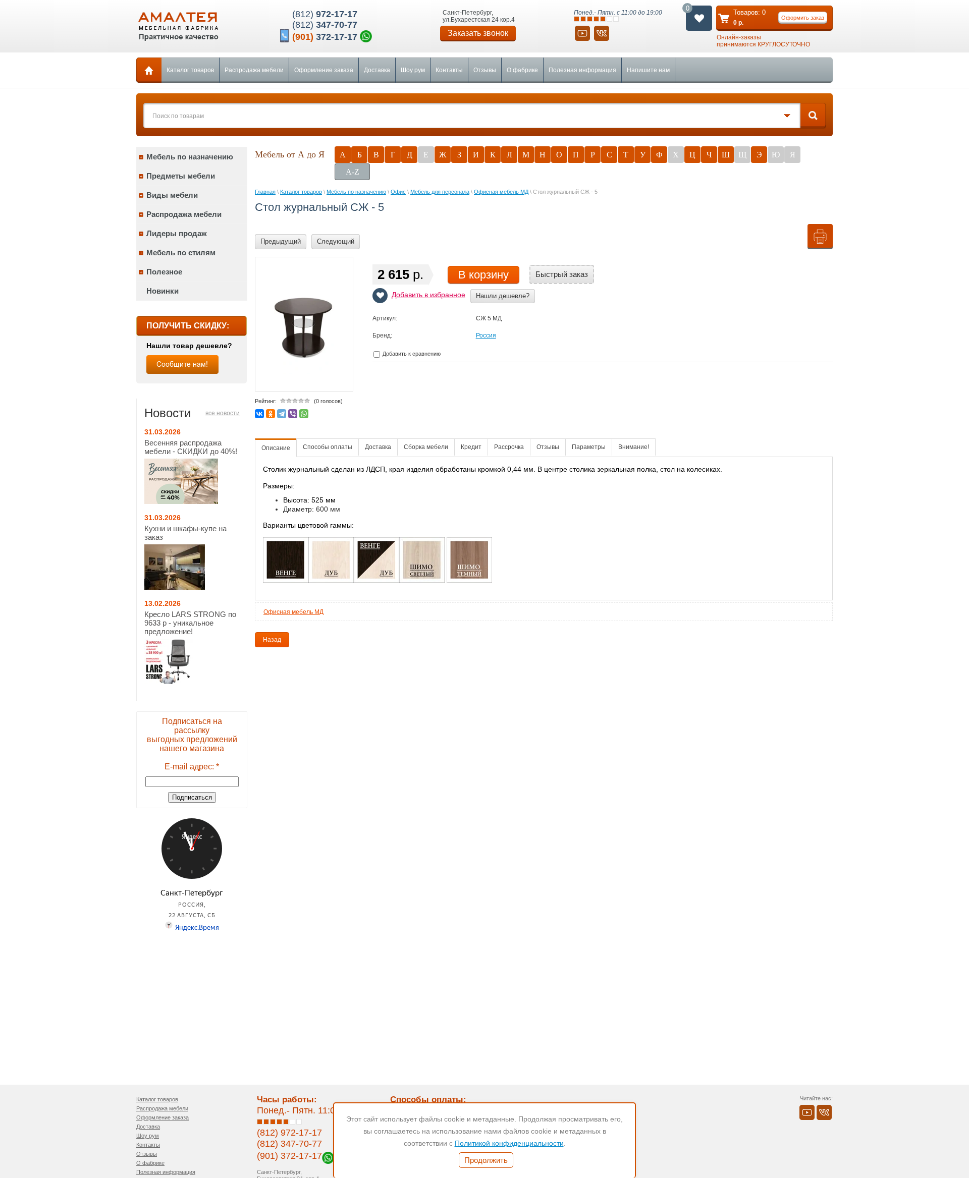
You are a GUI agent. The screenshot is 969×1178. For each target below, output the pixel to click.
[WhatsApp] (303, 413)
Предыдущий (280, 241)
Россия (486, 335)
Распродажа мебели (254, 70)
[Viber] (292, 413)
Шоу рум (413, 70)
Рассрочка (509, 447)
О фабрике (522, 70)
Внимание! (633, 447)
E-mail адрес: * (192, 766)
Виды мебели (172, 195)
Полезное (164, 271)
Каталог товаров (190, 70)
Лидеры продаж (176, 233)
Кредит (471, 447)
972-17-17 (324, 14)
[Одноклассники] (270, 413)
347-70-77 (324, 25)
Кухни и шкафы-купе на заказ (185, 532)
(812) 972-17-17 (289, 1133)
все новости (222, 413)
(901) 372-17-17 (289, 1156)
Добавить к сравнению (411, 354)
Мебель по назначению (189, 156)
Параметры (589, 447)
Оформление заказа (323, 70)
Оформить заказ (802, 18)
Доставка (377, 70)
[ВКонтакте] (259, 413)
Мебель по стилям (181, 252)
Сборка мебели (426, 447)
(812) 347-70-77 (289, 1144)
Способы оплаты (327, 447)
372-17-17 (324, 37)
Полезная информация (582, 70)
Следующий (335, 241)
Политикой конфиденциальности (509, 1143)
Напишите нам (648, 70)
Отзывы (484, 70)
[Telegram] (281, 413)
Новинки (162, 291)
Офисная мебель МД (293, 611)
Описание (275, 448)
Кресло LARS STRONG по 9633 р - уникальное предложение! (190, 623)
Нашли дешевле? (502, 296)
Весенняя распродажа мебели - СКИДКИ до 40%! (190, 447)
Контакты (449, 70)
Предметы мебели (180, 176)
